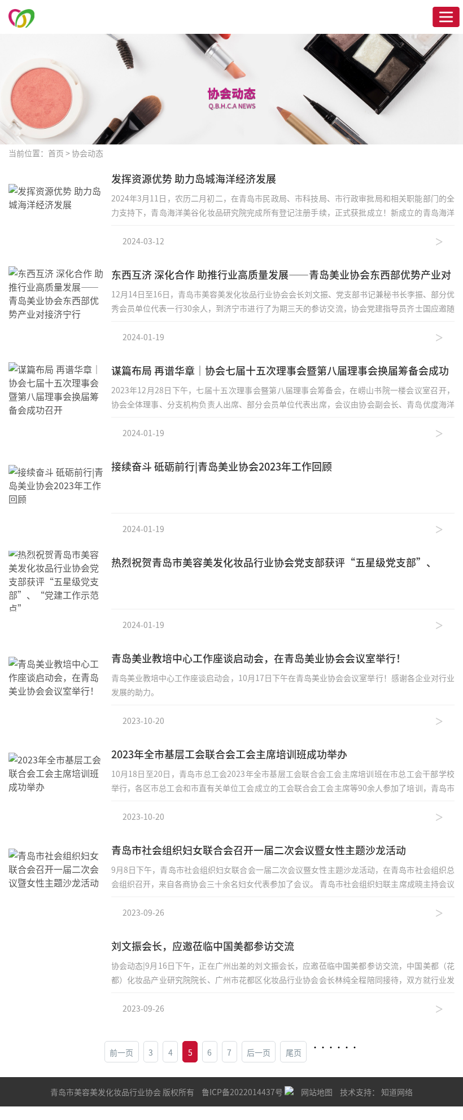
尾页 (294, 1052)
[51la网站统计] (289, 1091)
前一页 (121, 1052)
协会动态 (87, 153)
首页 (56, 153)
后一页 (258, 1052)
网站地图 (317, 1091)
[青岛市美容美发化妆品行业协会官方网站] (21, 17)
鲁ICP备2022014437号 (243, 1091)
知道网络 (397, 1091)
